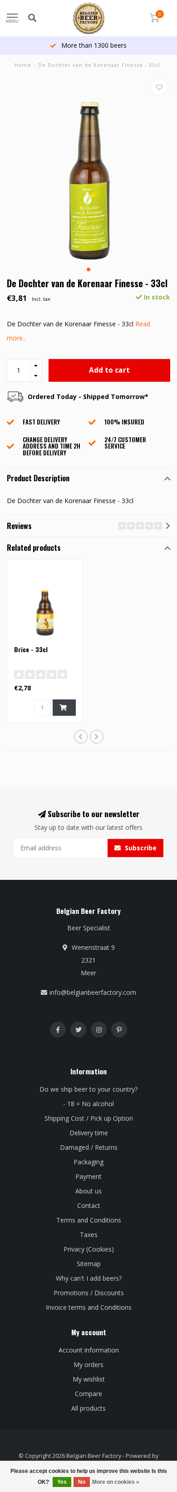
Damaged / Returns (89, 1147)
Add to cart (109, 370)
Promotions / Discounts (89, 1292)
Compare (88, 1393)
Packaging (88, 1162)
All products (88, 1408)
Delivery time (88, 1132)
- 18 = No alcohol (88, 1103)
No (81, 1482)
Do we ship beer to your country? (88, 1089)
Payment (88, 1176)
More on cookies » (115, 1482)
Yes (62, 1482)
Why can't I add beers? (89, 1278)
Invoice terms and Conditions (89, 1307)
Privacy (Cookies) (89, 1249)
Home (23, 64)
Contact (88, 1205)
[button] (88, 269)
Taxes (89, 1234)
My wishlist (89, 1379)
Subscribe (140, 847)
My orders (88, 1364)
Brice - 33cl (31, 649)
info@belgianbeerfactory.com (92, 992)
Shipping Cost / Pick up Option (88, 1118)
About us (88, 1191)
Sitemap (89, 1263)
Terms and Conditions (88, 1220)
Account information (89, 1350)
